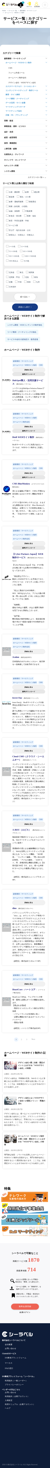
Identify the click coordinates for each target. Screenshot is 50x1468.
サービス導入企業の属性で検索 (18, 183)
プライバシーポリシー (14, 1385)
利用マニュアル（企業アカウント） (20, 1404)
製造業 (11, 197)
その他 (26, 261)
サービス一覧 (12, 10)
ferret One (17, 698)
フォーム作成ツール (16, 73)
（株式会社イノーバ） (29, 760)
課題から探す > (25, 307)
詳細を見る (29, 370)
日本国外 (12, 287)
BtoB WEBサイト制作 (23, 437)
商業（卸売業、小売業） (19, 206)
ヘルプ (8, 1408)
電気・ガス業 (25, 197)
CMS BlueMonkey (21, 484)
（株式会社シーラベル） (23, 384)
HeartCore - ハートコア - (24, 989)
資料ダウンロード (28, 374)
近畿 (10, 282)
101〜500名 (27, 251)
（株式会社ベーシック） (31, 698)
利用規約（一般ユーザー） (16, 1381)
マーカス (8, 1363)
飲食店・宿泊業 (15, 216)
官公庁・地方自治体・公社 (20, 230)
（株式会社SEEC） (26, 657)
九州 (38, 282)
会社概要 (8, 1344)
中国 (20, 282)
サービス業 (13, 225)
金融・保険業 (14, 211)
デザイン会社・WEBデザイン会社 (22, 83)
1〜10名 (12, 247)
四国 (29, 282)
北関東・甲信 (14, 277)
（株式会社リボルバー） (25, 908)
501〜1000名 (14, 256)
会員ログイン (24, 1312)
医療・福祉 (31, 216)
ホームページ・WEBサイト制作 (14, 13)
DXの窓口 (9, 1368)
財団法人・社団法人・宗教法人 (21, 235)
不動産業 (28, 211)
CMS (10, 68)
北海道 (11, 272)
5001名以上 (13, 261)
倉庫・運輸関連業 (16, 202)
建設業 (37, 192)
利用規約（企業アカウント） (17, 1396)
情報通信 (32, 202)
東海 (36, 277)
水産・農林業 (14, 192)
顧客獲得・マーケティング (28, 10)
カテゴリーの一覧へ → (37, 177)
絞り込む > (25, 297)
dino (14, 908)
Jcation (16, 657)
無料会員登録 (25, 1306)
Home (4, 10)
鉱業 (27, 192)
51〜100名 (13, 251)
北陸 (27, 277)
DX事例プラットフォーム (15, 1358)
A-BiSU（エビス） (21, 830)
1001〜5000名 (30, 256)
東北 (21, 272)
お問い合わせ (10, 1348)
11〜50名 (24, 247)
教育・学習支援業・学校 (19, 221)
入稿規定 (8, 1400)
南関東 (31, 272)
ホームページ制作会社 (17, 78)
